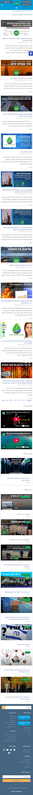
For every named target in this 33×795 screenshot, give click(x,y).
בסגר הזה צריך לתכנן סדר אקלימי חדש (21, 78)
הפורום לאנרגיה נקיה (26, 152)
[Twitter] (11, 750)
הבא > (3, 400)
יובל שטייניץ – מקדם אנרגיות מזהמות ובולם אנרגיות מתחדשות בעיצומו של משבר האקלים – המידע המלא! (17, 382)
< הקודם (29, 400)
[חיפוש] (3, 707)
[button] (31, 53)
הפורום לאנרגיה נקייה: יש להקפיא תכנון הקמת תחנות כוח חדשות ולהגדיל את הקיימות (17, 191)
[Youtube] (7, 750)
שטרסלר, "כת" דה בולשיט (23, 514)
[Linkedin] (9, 753)
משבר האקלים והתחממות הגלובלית (22, 11)
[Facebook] (14, 750)
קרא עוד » (30, 55)
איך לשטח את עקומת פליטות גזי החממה (21, 265)
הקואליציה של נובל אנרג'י (23, 644)
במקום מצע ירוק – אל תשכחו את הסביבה (19, 539)
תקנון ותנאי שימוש (16, 791)
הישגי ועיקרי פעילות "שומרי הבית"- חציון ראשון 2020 (17, 592)
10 (7, 400)
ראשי (31, 11)
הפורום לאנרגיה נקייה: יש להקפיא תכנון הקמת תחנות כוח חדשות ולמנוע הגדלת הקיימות (17, 228)
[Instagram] (4, 750)
